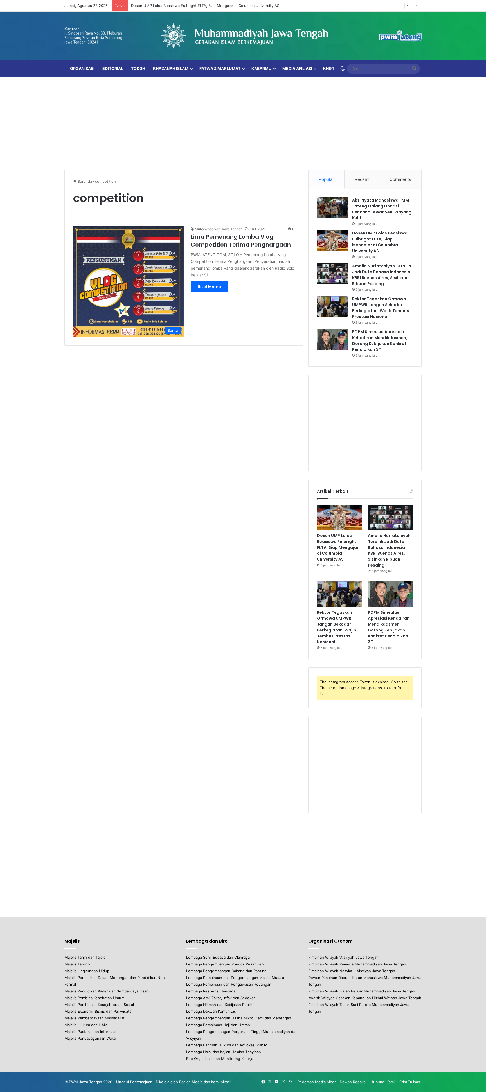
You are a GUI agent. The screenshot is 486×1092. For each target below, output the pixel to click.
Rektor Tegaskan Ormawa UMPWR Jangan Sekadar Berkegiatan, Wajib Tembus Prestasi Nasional (380, 307)
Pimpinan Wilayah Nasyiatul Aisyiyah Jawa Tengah (351, 971)
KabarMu (261, 68)
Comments (400, 179)
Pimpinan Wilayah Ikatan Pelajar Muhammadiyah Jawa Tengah (361, 991)
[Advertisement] (243, 122)
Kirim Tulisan (409, 1082)
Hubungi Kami (382, 1082)
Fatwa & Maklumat (219, 68)
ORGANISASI (82, 68)
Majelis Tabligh (77, 964)
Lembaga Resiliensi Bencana (210, 991)
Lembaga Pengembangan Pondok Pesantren (225, 964)
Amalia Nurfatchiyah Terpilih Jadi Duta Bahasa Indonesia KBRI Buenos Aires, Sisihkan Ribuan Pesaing (381, 274)
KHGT (328, 68)
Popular (326, 179)
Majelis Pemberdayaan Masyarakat (94, 1018)
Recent (362, 179)
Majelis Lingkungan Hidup (86, 971)
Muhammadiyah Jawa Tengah (218, 229)
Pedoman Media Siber (317, 1082)
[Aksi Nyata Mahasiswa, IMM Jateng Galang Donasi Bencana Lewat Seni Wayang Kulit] (332, 207)
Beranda (84, 181)
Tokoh (138, 68)
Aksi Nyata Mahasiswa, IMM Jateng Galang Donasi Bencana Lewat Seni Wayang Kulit (381, 209)
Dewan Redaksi (353, 1082)
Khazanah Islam (170, 68)
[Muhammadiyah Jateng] (243, 36)
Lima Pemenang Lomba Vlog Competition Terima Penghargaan (241, 241)
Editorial (112, 68)
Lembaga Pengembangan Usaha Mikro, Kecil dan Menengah (238, 1018)
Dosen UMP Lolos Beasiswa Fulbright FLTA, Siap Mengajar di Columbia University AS (205, 5)
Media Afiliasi (297, 68)
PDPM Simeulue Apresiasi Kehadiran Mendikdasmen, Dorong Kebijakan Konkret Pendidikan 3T (379, 340)
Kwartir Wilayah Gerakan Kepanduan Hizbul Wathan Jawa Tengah (364, 998)
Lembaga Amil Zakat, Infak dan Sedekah (221, 998)
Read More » (209, 286)
